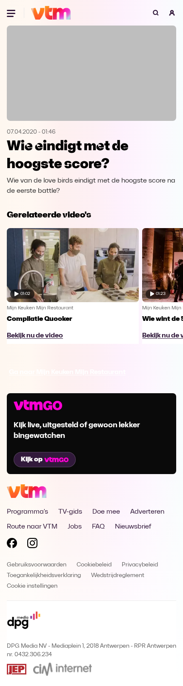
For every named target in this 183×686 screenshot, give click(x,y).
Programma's (27, 512)
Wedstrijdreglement (117, 575)
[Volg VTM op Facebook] (12, 545)
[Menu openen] (12, 13)
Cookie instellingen (32, 586)
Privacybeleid (140, 565)
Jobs (75, 526)
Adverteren (147, 512)
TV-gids (70, 512)
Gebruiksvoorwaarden (36, 565)
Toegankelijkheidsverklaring (44, 575)
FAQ (98, 526)
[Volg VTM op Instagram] (32, 545)
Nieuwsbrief (133, 526)
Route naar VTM (32, 526)
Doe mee (106, 512)
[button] (172, 13)
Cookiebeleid (94, 565)
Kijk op (32, 459)
